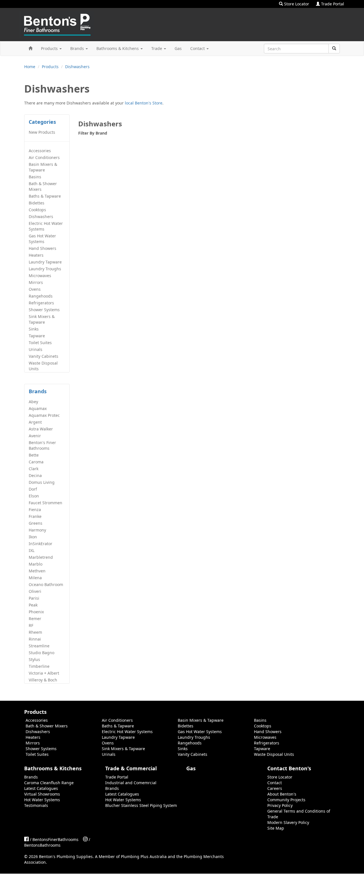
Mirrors (36, 282)
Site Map (275, 828)
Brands (77, 48)
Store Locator (296, 4)
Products (50, 48)
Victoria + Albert (44, 673)
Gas (178, 48)
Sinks (34, 329)
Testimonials (36, 805)
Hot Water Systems (42, 799)
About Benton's (281, 794)
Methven (37, 571)
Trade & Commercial (131, 768)
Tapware (37, 335)
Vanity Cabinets (43, 356)
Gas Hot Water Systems (42, 238)
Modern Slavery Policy (288, 822)
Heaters (36, 255)
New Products (42, 132)
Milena (35, 577)
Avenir (35, 435)
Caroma (36, 462)
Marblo (35, 564)
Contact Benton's (289, 768)
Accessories (40, 150)
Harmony (37, 530)
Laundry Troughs (45, 268)
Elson (34, 496)
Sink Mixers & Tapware (42, 319)
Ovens (35, 289)
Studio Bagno (41, 652)
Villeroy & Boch (43, 680)
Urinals (35, 349)
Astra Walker (41, 429)
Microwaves (40, 275)
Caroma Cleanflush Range (49, 782)
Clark (33, 468)
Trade (157, 48)
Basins (35, 176)
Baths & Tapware (45, 196)
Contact (198, 48)
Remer (35, 618)
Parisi (34, 598)
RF (31, 625)
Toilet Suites (40, 342)
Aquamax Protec (44, 415)
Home (29, 66)
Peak (33, 605)
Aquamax (38, 408)
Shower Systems (44, 309)
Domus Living (42, 482)
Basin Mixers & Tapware (43, 167)
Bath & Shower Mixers (43, 186)
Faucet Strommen (45, 502)
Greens (35, 523)
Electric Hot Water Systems (46, 226)
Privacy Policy (280, 805)
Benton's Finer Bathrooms (42, 445)
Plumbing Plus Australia (144, 856)
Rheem (35, 632)
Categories (42, 121)
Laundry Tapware (45, 262)
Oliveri (35, 591)
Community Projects (286, 799)
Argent (35, 422)
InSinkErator (40, 543)
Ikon (33, 536)
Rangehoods (41, 296)
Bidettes (36, 203)
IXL (31, 550)
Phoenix (36, 611)
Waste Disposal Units (43, 365)
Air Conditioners (44, 157)
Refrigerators (41, 303)
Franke (35, 516)
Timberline (39, 666)
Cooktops (37, 209)
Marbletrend (41, 557)
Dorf (33, 489)
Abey (33, 401)
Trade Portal (332, 4)
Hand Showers (42, 248)
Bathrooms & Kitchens (118, 48)
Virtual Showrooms (42, 794)
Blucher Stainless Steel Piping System (141, 805)
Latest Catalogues (41, 788)
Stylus (34, 659)
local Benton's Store (143, 103)
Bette (34, 455)
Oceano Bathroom (46, 584)
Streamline (39, 645)
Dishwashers (77, 66)
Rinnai (35, 639)
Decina (35, 475)
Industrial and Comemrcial (130, 782)
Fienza (35, 509)
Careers (274, 788)
